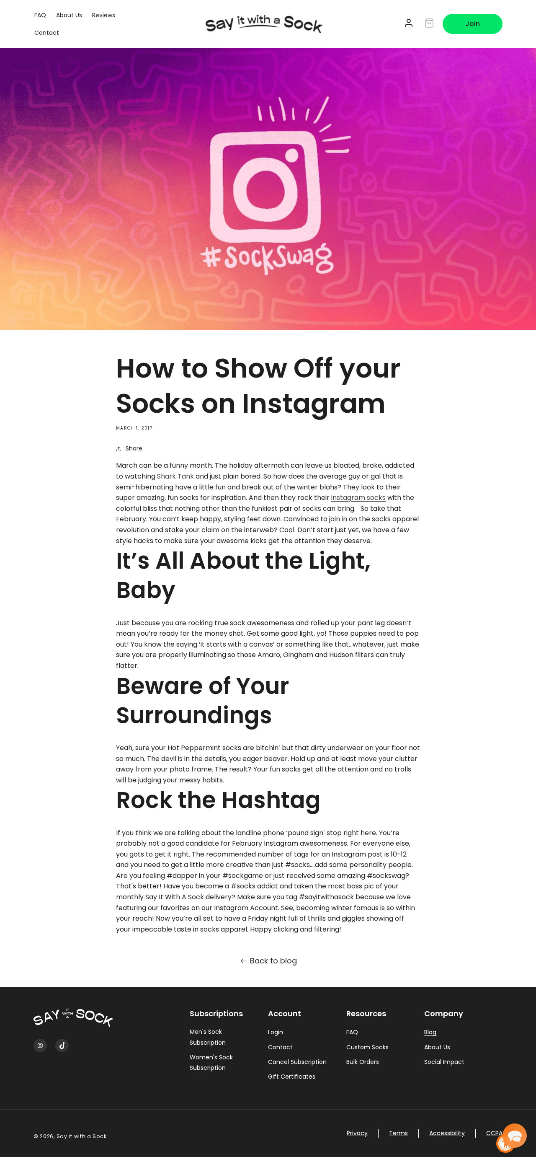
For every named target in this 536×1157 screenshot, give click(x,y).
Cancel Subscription (297, 1062)
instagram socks (358, 497)
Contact (280, 1047)
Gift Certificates (291, 1076)
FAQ (352, 1032)
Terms (398, 1133)
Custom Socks (367, 1047)
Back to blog (273, 960)
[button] (514, 1135)
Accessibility (447, 1133)
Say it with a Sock (82, 1136)
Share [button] (134, 448)
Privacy (357, 1133)
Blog (430, 1032)
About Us (437, 1047)
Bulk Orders (362, 1062)
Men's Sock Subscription (208, 1037)
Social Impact (444, 1062)
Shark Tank (175, 476)
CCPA (494, 1133)
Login (275, 1032)
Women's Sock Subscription (211, 1062)
